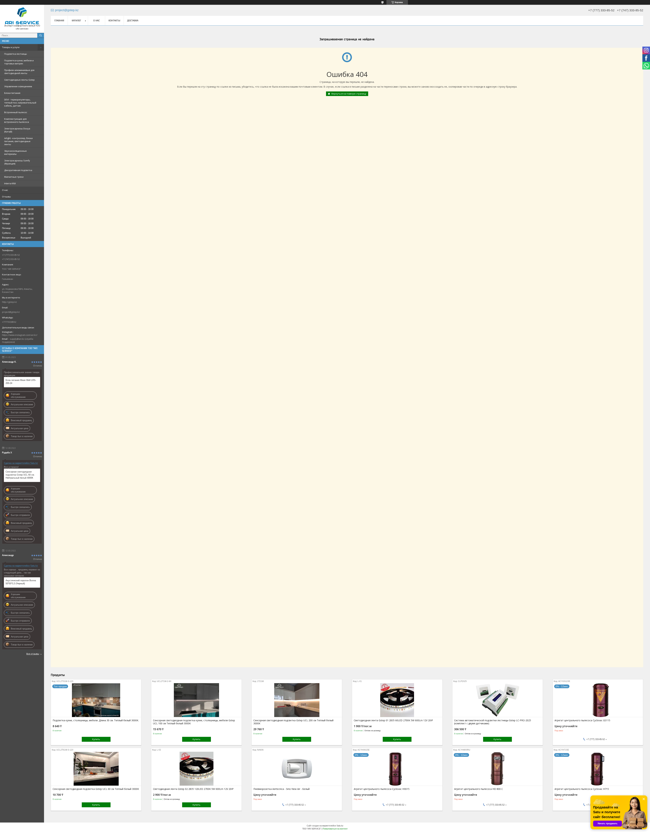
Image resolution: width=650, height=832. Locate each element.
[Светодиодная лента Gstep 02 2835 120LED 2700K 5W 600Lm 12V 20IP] (196, 769)
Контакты (114, 20)
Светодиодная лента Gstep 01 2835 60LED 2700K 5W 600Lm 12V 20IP (393, 720)
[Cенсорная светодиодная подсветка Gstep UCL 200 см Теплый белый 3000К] (297, 700)
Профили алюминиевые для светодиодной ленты (19, 72)
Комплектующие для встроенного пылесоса (16, 120)
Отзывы (6, 196)
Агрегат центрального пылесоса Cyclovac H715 (582, 789)
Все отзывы (32, 653)
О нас (5, 190)
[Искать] (40, 35)
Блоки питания (12, 92)
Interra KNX (10, 183)
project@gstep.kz (11, 311)
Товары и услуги (10, 47)
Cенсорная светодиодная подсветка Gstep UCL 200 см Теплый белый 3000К (293, 722)
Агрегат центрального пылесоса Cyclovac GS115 (582, 720)
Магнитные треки (14, 176)
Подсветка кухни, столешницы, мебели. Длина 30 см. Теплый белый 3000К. (96, 720)
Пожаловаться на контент (335, 829)
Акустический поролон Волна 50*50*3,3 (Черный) (21, 582)
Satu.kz (340, 826)
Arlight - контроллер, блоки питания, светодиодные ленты (18, 141)
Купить (96, 739)
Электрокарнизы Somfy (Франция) (17, 162)
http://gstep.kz (9, 301)
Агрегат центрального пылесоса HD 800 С (478, 789)
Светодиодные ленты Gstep (19, 79)
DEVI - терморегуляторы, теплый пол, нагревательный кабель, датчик (20, 102)
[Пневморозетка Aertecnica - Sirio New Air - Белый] (297, 769)
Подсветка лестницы (15, 53)
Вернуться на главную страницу (348, 93)
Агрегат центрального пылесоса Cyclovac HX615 (381, 789)
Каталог (76, 20)
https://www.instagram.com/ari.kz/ (19, 334)
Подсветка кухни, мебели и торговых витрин (19, 62)
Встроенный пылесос (15, 112)
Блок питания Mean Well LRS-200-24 (21, 381)
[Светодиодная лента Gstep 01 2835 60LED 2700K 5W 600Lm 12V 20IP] (397, 700)
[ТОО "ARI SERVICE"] (22, 15)
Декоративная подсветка (18, 170)
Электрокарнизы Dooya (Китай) (17, 130)
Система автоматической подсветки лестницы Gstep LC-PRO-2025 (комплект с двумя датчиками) (492, 722)
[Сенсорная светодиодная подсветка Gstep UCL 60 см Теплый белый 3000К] (96, 769)
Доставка (132, 20)
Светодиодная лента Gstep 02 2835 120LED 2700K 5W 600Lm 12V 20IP (193, 789)
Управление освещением (18, 86)
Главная (59, 20)
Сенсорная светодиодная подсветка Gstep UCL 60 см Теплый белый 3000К (96, 789)
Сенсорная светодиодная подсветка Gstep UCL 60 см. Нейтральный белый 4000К (20, 474)
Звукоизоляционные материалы (15, 152)
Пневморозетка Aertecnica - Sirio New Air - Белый (281, 789)
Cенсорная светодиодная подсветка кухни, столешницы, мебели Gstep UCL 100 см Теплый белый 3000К (194, 722)
